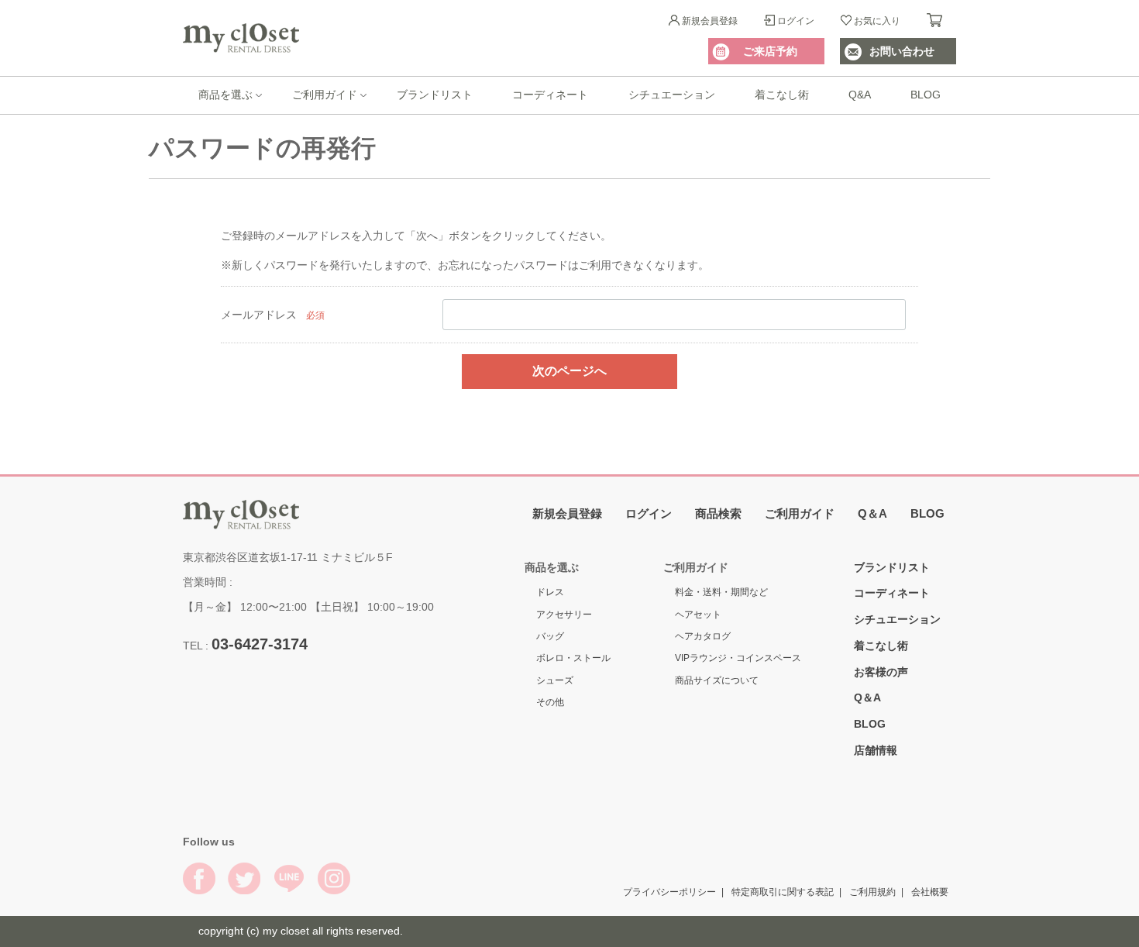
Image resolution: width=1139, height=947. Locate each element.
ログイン (795, 20)
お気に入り (877, 20)
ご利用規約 (872, 891)
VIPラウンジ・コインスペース (738, 658)
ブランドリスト (435, 94)
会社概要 (929, 891)
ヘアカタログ (703, 636)
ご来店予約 (770, 51)
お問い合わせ (901, 51)
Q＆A (872, 512)
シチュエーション (671, 94)
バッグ (550, 636)
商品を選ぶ (225, 94)
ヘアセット (698, 613)
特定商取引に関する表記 (782, 891)
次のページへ (569, 370)
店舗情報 (875, 750)
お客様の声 (881, 671)
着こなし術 (782, 94)
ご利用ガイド (324, 94)
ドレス (550, 592)
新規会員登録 (710, 20)
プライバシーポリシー (669, 891)
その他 (550, 702)
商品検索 (718, 512)
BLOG (925, 94)
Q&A (859, 94)
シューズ (554, 679)
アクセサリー (564, 613)
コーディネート (550, 94)
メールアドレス (259, 314)
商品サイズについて (717, 679)
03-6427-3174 (260, 643)
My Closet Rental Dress (241, 38)
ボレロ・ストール (573, 658)
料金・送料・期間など (721, 592)
